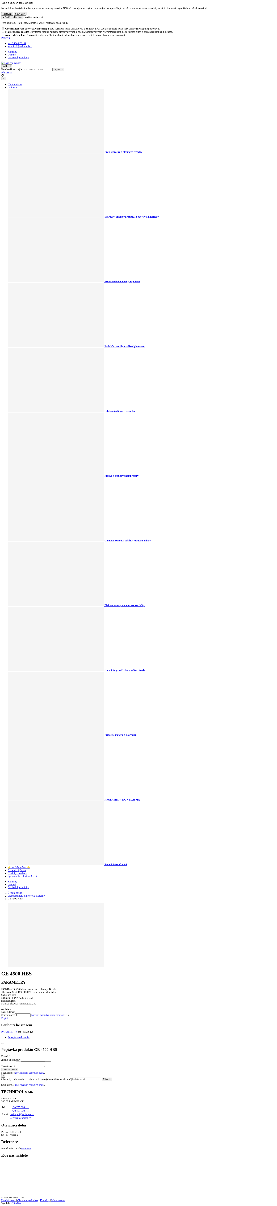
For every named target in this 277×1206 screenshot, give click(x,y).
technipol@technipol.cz (22, 1114)
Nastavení (7, 14)
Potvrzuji (5, 38)
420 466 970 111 (20, 1110)
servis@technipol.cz (20, 1118)
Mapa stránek (58, 1200)
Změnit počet (8, 1015)
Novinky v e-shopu (17, 873)
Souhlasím (20, 14)
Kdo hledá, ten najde (11, 69)
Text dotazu (7, 1066)
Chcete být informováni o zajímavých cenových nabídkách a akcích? (36, 1079)
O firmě (12, 54)
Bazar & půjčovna (17, 870)
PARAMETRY (9, 1031)
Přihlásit (107, 1079)
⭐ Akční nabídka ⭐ (19, 867)
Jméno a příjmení (10, 1059)
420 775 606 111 (20, 1107)
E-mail (4, 1056)
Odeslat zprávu (10, 1069)
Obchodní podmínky (18, 57)
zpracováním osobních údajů (29, 1072)
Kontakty (12, 51)
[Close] (2, 1043)
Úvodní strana (15, 84)
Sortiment (12, 87)
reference (26, 1148)
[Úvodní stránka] (11, 63)
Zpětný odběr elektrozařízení (22, 876)
